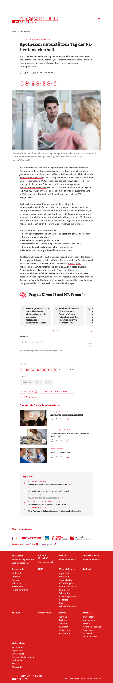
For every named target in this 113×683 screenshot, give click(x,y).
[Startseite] (27, 677)
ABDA (39, 383)
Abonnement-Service (89, 622)
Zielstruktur (17, 586)
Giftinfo (63, 623)
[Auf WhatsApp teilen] (44, 83)
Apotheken (57, 213)
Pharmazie (17, 555)
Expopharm (64, 573)
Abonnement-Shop (92, 626)
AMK (40, 569)
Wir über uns (18, 647)
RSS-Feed (87, 633)
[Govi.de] (80, 538)
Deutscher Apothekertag (65, 578)
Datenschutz (18, 653)
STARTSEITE (27, 391)
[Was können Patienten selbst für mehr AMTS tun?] (33, 437)
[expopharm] (49, 544)
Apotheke (26, 383)
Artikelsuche (65, 630)
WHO (72, 180)
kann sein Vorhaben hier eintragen (58, 283)
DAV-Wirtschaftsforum (67, 605)
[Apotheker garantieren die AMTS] (33, 418)
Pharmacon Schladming (64, 591)
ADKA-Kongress (66, 583)
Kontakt (15, 663)
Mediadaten (17, 667)
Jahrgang (16, 579)
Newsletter (88, 616)
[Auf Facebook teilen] (22, 83)
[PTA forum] (15, 538)
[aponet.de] (17, 544)
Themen (16, 612)
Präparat (16, 576)
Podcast (87, 569)
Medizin (63, 555)
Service (62, 612)
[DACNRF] (47, 538)
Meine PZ (87, 612)
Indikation (16, 583)
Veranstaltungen (67, 569)
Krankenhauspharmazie (23, 559)
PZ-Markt (63, 626)
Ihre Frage (24, 336)
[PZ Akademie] (32, 538)
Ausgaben (88, 630)
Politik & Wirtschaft (43, 557)
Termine (63, 616)
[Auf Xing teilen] (38, 83)
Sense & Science (91, 555)
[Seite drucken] (55, 83)
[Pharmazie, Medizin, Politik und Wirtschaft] (35, 20)
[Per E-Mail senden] (49, 83)
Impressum (17, 650)
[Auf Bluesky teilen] (27, 83)
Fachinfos (63, 620)
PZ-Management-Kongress (67, 598)
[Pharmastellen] (59, 538)
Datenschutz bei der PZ (66, 370)
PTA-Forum (64, 633)
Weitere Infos (18, 643)
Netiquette (17, 660)
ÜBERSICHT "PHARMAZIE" (55, 391)
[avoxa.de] (32, 544)
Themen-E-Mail (90, 636)
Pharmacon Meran (68, 586)
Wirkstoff (16, 573)
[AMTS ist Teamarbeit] (33, 455)
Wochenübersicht (20, 562)
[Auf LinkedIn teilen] (33, 83)
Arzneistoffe (18, 569)
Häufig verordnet (20, 589)
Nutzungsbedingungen (23, 657)
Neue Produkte (45, 612)
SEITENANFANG (29, 397)
